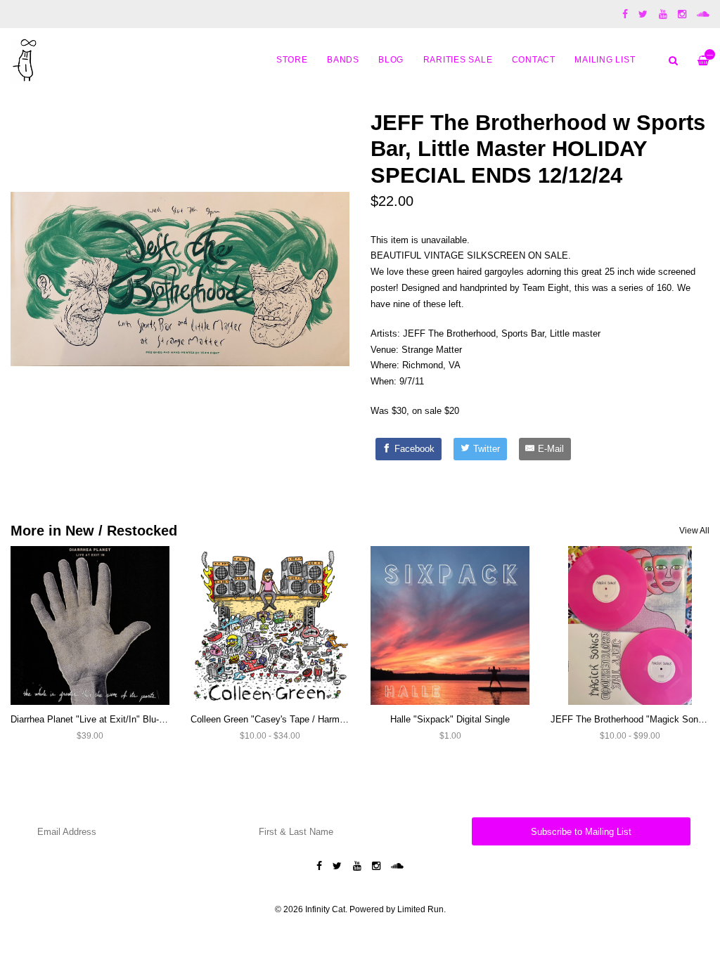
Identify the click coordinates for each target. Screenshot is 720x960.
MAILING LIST (604, 59)
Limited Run (420, 909)
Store (292, 59)
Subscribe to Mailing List (581, 831)
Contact (533, 59)
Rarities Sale (458, 59)
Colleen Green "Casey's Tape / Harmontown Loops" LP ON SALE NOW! (337, 719)
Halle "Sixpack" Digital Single (450, 719)
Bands (343, 59)
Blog (391, 59)
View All (694, 531)
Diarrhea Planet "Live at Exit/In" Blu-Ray (93, 719)
